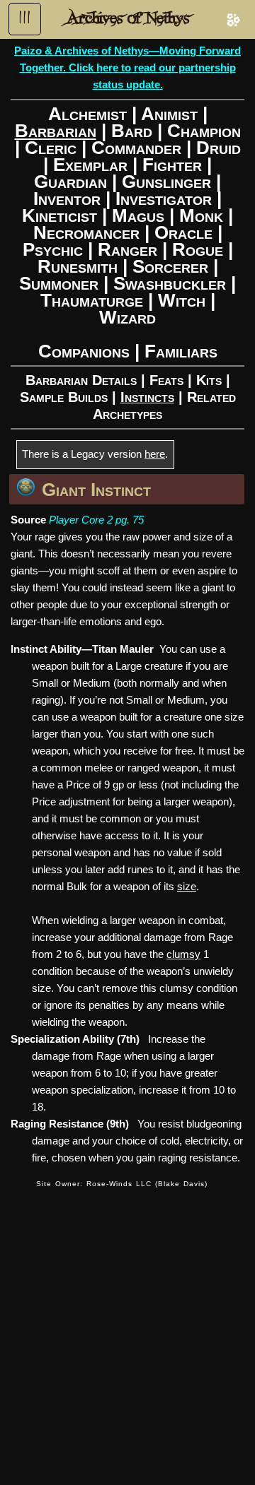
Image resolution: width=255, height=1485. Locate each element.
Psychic (53, 249)
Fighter (172, 164)
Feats (166, 380)
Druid (218, 147)
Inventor (67, 198)
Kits (209, 380)
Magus (138, 215)
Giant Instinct (96, 489)
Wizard (127, 317)
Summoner (58, 283)
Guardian (70, 181)
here (154, 454)
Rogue (197, 249)
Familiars (180, 351)
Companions (84, 351)
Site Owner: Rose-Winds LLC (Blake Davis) (122, 1184)
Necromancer (86, 232)
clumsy (183, 954)
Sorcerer (170, 266)
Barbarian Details (81, 380)
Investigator (163, 198)
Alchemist (87, 113)
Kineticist (59, 215)
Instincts (147, 397)
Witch (181, 300)
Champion (204, 130)
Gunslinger (166, 181)
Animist (169, 113)
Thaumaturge (91, 300)
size (186, 886)
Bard (131, 130)
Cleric (50, 147)
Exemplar (90, 164)
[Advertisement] (127, 1328)
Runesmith (78, 266)
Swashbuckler (169, 283)
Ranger (127, 249)
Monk (201, 215)
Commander (136, 147)
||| (24, 17)
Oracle (183, 232)
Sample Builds (64, 397)
